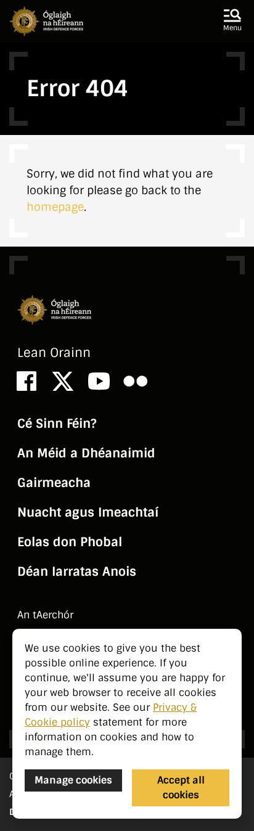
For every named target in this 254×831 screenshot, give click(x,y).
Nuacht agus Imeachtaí (87, 512)
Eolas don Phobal (69, 542)
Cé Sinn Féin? (56, 424)
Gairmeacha (54, 483)
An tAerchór (45, 614)
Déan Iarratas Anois (76, 571)
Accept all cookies (181, 787)
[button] (232, 21)
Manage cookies (73, 780)
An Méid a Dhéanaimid (86, 453)
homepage (55, 207)
